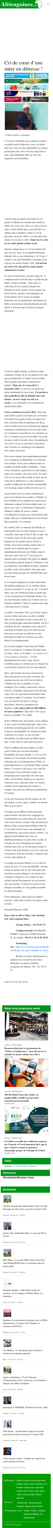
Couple (36, 1491)
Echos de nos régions (38, 1480)
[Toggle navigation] (48, 4)
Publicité (27, 1510)
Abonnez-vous (22, 1502)
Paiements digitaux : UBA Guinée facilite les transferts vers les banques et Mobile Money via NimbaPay (23, 1293)
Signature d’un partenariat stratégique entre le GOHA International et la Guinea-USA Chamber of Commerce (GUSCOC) (25, 1323)
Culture (25, 1491)
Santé (31, 1491)
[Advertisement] (26, 28)
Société (19, 1480)
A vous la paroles (20, 1165)
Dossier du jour (29, 1487)
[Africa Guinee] (21, 4)
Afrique (26, 1484)
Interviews (39, 1484)
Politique (20, 1484)
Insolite (19, 1494)
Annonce (32, 1165)
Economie (26, 1480)
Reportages (40, 1487)
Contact (34, 1510)
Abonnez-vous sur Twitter (34, 1506)
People (42, 1491)
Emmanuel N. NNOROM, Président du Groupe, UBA (25, 1407)
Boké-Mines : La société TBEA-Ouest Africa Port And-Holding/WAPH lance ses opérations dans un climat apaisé (24, 1263)
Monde (31, 1484)
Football (19, 1491)
